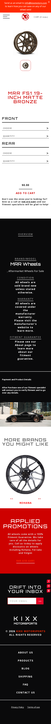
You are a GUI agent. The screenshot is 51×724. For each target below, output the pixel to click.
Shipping (25, 676)
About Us (25, 652)
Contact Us (25, 692)
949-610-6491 (28, 201)
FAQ (25, 684)
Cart (41, 17)
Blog (25, 668)
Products (25, 660)
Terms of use (33, 707)
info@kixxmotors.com (36, 3)
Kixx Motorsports (30, 631)
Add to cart (25, 193)
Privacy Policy (17, 707)
